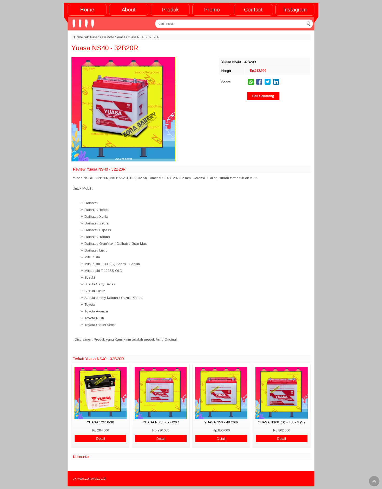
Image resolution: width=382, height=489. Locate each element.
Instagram (295, 9)
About (129, 9)
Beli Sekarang (263, 96)
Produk (170, 9)
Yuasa (120, 37)
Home (87, 9)
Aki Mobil (107, 37)
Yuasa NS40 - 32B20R (104, 48)
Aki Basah (92, 37)
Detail (100, 439)
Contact (253, 9)
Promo (212, 9)
